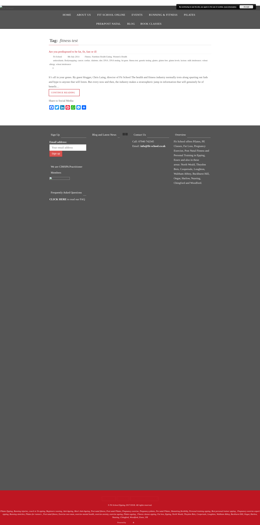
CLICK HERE (57, 199)
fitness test (133, 60)
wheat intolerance (63, 64)
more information (230, 7)
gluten (155, 60)
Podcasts (123, 499)
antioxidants (58, 60)
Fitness (88, 57)
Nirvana (129, 522)
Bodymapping (70, 60)
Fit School (57, 57)
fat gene (124, 60)
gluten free (163, 60)
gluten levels (174, 60)
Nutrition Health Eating (102, 57)
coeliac (87, 60)
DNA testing (114, 60)
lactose (183, 60)
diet (100, 60)
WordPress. (139, 522)
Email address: (58, 141)
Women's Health (120, 57)
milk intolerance (194, 60)
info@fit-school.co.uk (152, 146)
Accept (246, 7)
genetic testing (145, 60)
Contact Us (108, 499)
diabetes (94, 60)
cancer (80, 60)
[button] (126, 134)
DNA (105, 60)
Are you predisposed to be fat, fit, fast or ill (73, 51)
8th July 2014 (73, 57)
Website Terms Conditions (144, 499)
